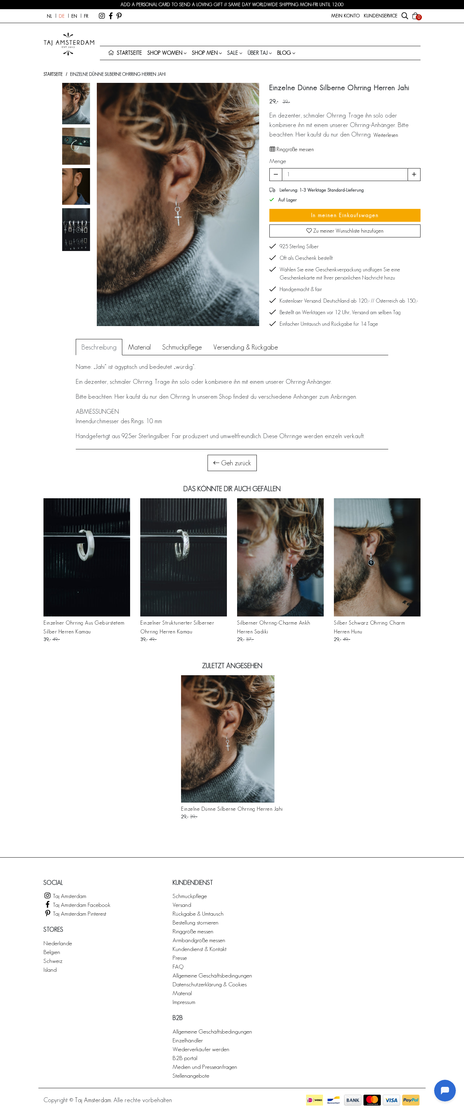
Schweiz (53, 960)
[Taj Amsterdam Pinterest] (119, 16)
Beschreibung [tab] (99, 347)
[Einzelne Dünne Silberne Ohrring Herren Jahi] (232, 739)
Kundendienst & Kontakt (200, 949)
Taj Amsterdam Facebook (81, 904)
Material (182, 993)
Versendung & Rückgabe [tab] (245, 347)
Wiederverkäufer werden (201, 1049)
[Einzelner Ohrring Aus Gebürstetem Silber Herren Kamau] (86, 557)
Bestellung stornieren (195, 922)
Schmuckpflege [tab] (182, 347)
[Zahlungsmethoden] (314, 1100)
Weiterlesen (385, 135)
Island (50, 969)
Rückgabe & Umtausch (198, 913)
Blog (284, 53)
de (62, 16)
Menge (277, 161)
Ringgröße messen (294, 149)
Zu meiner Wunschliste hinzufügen (347, 231)
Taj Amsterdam (69, 896)
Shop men (205, 53)
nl (49, 16)
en (74, 16)
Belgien (51, 952)
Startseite (53, 74)
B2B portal (185, 1058)
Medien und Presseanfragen (205, 1066)
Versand (182, 904)
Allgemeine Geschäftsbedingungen (212, 975)
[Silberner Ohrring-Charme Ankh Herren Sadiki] (280, 557)
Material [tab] (139, 347)
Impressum (184, 1002)
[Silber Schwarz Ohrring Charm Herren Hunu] (377, 557)
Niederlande (57, 943)
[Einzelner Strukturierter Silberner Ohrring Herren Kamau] (183, 557)
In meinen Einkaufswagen (345, 215)
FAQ (178, 966)
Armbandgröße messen (199, 940)
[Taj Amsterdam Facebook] (110, 16)
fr (86, 16)
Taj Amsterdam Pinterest (79, 913)
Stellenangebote (191, 1075)
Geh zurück (235, 463)
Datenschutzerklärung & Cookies (210, 984)
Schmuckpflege (190, 896)
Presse (180, 957)
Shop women (164, 53)
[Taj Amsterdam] (102, 16)
